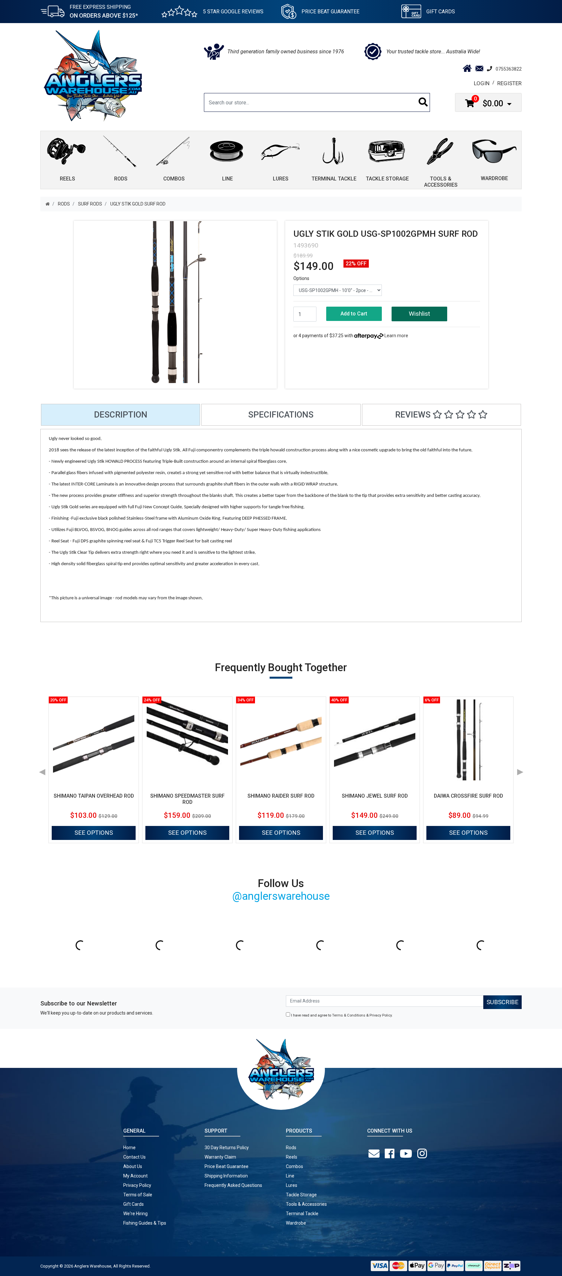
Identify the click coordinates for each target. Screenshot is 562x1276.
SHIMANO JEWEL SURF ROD (375, 796)
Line (290, 1175)
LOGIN (481, 83)
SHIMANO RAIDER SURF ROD (281, 796)
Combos (294, 1166)
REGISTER (509, 83)
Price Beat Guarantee (226, 1166)
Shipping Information (226, 1175)
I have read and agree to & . (341, 1015)
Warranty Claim (220, 1157)
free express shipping (104, 11)
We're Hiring (135, 1213)
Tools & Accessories (306, 1204)
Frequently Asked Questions (233, 1185)
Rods (291, 1147)
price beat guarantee (330, 11)
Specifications (281, 414)
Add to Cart (354, 314)
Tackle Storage (301, 1194)
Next (520, 769)
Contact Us (134, 1157)
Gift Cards (440, 11)
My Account (135, 1175)
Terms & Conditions (348, 1015)
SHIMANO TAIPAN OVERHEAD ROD (94, 796)
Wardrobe (296, 1223)
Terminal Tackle (302, 1213)
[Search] (423, 102)
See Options (93, 832)
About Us (132, 1166)
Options (301, 278)
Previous (42, 769)
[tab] (120, 415)
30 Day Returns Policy (227, 1147)
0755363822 (509, 69)
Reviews (414, 414)
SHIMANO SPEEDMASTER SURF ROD (187, 799)
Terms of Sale (137, 1194)
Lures (291, 1185)
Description (120, 414)
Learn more (396, 335)
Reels (291, 1157)
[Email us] (375, 1154)
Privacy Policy (380, 1015)
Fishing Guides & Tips (144, 1223)
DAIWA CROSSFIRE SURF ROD (468, 796)
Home (129, 1147)
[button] (419, 314)
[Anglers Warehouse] (92, 75)
